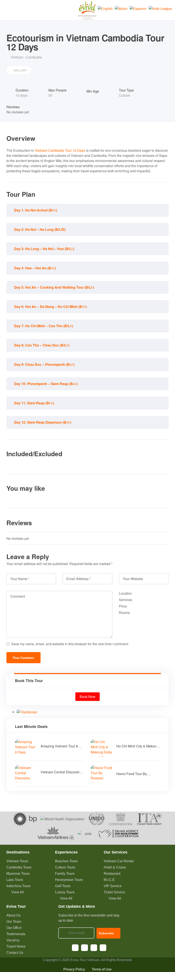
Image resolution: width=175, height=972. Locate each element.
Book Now (87, 696)
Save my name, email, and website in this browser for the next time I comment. (70, 643)
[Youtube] (93, 947)
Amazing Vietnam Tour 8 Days (59, 746)
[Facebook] (75, 947)
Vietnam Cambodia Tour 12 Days (60, 150)
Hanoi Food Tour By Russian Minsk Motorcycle (136, 773)
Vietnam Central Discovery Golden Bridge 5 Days (61, 772)
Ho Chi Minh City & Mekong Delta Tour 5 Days (137, 746)
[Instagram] (84, 947)
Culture (124, 95)
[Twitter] (103, 947)
